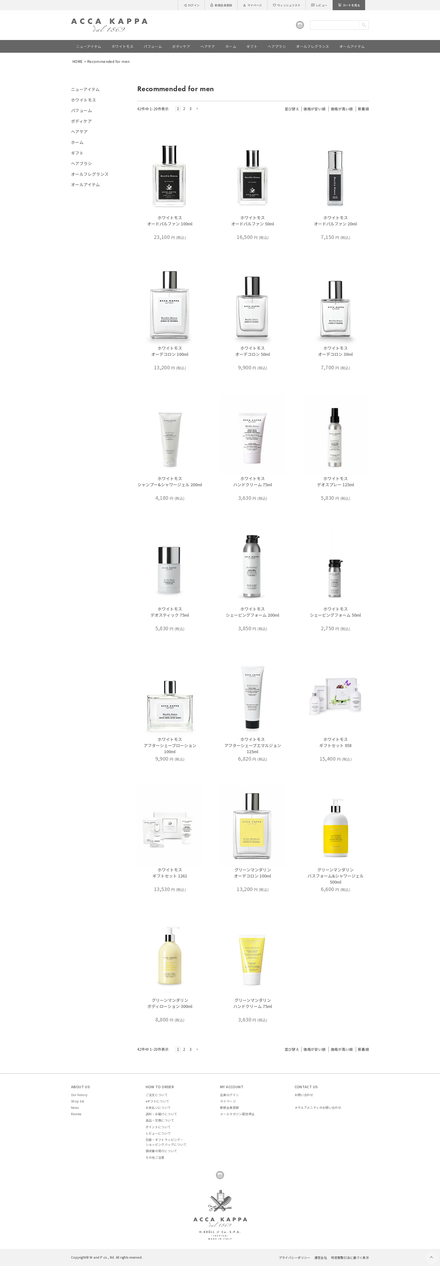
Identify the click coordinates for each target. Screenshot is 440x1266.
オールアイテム (85, 184)
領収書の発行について (161, 1151)
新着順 (363, 108)
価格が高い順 (342, 108)
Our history (79, 1095)
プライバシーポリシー (294, 1257)
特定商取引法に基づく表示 (350, 1257)
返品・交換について (160, 1120)
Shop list (77, 1101)
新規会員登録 (221, 5)
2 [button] (184, 108)
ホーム (77, 142)
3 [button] (190, 108)
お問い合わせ (304, 1095)
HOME (77, 61)
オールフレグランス (90, 174)
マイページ (252, 5)
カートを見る (349, 5)
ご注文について (157, 1095)
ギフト (77, 153)
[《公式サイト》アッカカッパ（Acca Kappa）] (109, 21)
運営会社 (320, 1257)
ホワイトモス (83, 100)
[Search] (363, 25)
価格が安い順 (314, 108)
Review (76, 1114)
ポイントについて (158, 1127)
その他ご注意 (155, 1157)
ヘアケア (79, 131)
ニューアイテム (85, 89)
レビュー (319, 5)
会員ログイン (229, 1095)
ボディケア (81, 121)
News (75, 1107)
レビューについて (158, 1133)
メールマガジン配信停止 (237, 1114)
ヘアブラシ (81, 163)
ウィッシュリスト (286, 5)
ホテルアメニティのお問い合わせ (318, 1107)
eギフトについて (157, 1101)
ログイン (191, 5)
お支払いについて (158, 1107)
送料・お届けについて (161, 1114)
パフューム (81, 110)
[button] (197, 109)
